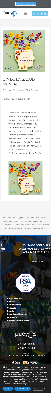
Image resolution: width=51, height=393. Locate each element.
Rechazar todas (22, 389)
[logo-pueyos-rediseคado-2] (10, 11)
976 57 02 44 (25, 348)
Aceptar (8, 389)
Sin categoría (19, 90)
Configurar (38, 389)
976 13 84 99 (25, 344)
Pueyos (34, 90)
